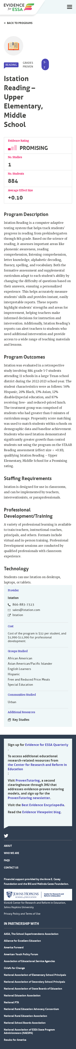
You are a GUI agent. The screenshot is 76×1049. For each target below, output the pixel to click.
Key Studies (20, 720)
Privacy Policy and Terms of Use (22, 913)
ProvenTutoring (28, 780)
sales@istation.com (26, 610)
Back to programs (20, 23)
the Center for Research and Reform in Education (37, 767)
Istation (17, 615)
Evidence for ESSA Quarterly (46, 745)
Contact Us (11, 867)
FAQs (7, 860)
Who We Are (11, 853)
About (8, 845)
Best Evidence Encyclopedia (43, 805)
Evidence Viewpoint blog (41, 812)
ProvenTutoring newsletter (29, 798)
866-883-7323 (23, 605)
